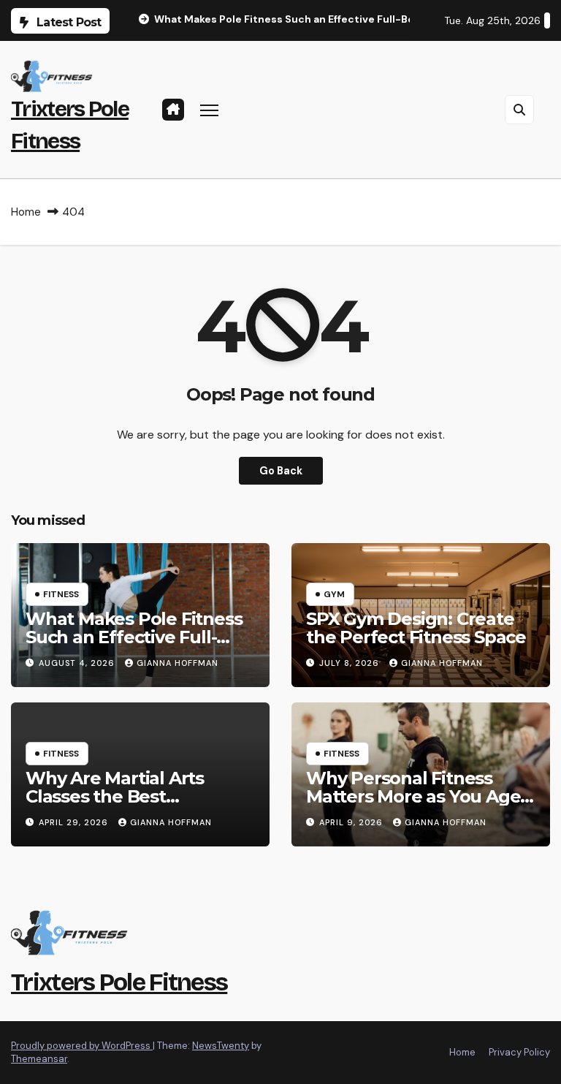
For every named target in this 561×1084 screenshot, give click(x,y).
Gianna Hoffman (177, 663)
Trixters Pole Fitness (119, 982)
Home (26, 212)
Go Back (280, 470)
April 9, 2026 (352, 822)
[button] (519, 109)
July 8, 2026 (350, 663)
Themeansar (39, 1059)
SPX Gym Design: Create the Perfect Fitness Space (416, 628)
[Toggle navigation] (209, 110)
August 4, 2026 (78, 663)
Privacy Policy (519, 1052)
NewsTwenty (220, 1045)
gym (334, 594)
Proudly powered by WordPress (82, 1045)
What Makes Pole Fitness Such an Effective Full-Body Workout (134, 637)
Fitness (61, 594)
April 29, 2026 (75, 822)
